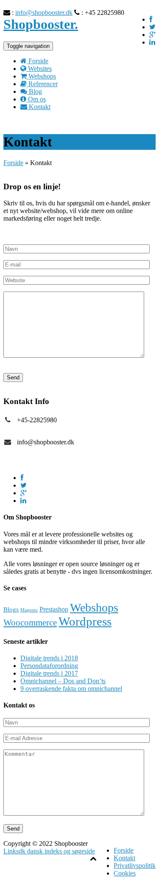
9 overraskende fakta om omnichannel (71, 688)
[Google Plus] (152, 34)
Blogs (11, 609)
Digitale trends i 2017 (49, 673)
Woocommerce (30, 622)
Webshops (94, 607)
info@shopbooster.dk (44, 12)
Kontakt (124, 858)
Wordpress (85, 621)
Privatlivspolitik (135, 865)
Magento (29, 610)
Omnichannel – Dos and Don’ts (63, 681)
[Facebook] (150, 19)
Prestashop (53, 609)
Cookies (125, 873)
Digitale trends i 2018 (49, 658)
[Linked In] (152, 42)
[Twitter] (152, 27)
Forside (13, 162)
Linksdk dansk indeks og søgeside (49, 851)
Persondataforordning (49, 665)
